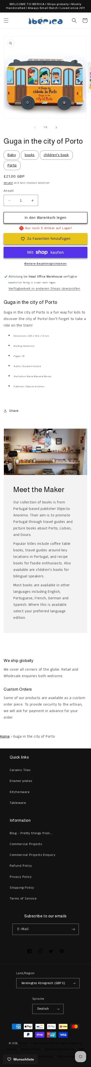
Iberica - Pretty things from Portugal (43, 1043)
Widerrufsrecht (30, 1049)
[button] (6, 20)
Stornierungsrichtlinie (72, 1057)
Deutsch (43, 1009)
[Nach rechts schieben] (56, 127)
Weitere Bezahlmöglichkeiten (45, 264)
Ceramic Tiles (20, 770)
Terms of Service (23, 898)
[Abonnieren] (73, 929)
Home (5, 736)
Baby (12, 155)
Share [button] (14, 410)
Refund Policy (21, 865)
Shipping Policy (22, 887)
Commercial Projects (26, 844)
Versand (8, 183)
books (30, 155)
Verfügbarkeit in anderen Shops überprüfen (44, 288)
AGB (81, 1049)
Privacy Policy (21, 876)
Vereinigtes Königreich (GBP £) (43, 983)
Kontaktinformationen (38, 1057)
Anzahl (9, 191)
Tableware (18, 802)
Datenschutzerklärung (59, 1049)
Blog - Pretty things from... (31, 833)
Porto (12, 165)
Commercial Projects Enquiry (32, 855)
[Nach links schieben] (35, 127)
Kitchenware (20, 792)
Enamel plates (21, 781)
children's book (56, 155)
